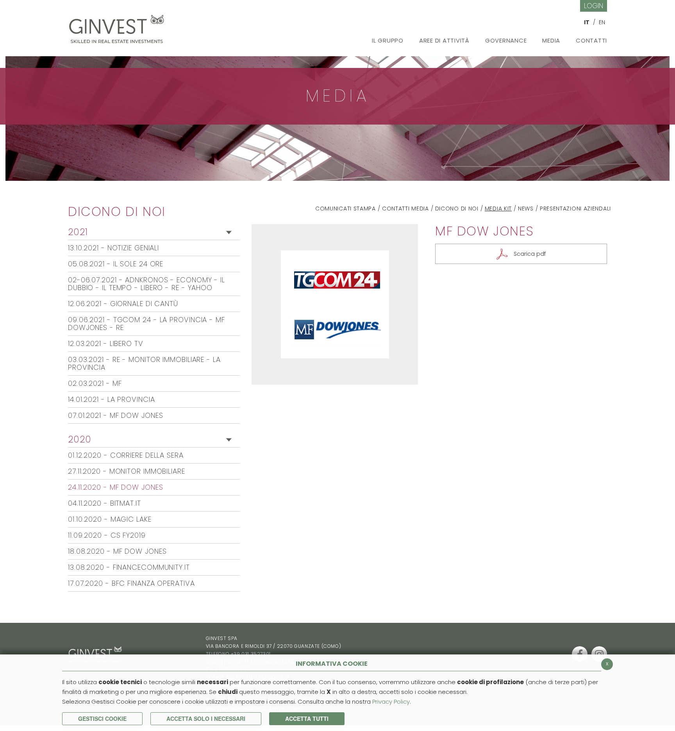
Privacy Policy (391, 701)
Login (593, 6)
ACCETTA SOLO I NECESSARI (205, 718)
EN (602, 22)
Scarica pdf (530, 254)
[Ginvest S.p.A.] (119, 26)
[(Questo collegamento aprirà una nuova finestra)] (580, 654)
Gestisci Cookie (102, 718)
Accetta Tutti (307, 718)
